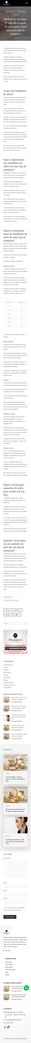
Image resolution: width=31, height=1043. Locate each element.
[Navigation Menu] (27, 3)
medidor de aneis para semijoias (11, 600)
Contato (7, 974)
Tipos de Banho (7, 687)
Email (5, 890)
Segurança (5, 675)
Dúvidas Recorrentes (10, 969)
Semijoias (15, 14)
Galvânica (5, 667)
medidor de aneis (8, 597)
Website (5, 898)
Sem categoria (6, 677)
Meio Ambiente (9, 967)
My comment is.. (7, 858)
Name (5, 882)
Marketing (5, 670)
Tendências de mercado (9, 685)
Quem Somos (8, 962)
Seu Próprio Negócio (8, 682)
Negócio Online (21, 11)
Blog (6, 972)
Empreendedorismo (10, 11)
